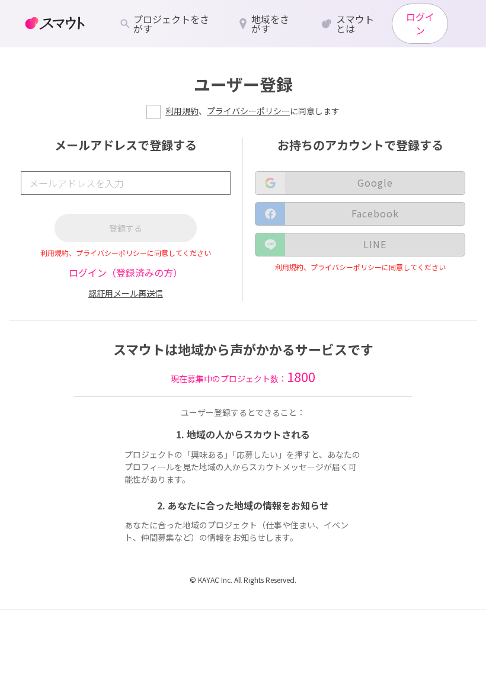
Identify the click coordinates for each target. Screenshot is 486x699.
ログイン (420, 23)
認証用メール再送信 (125, 293)
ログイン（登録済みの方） (126, 272)
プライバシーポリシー (248, 111)
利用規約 (182, 111)
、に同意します (252, 111)
